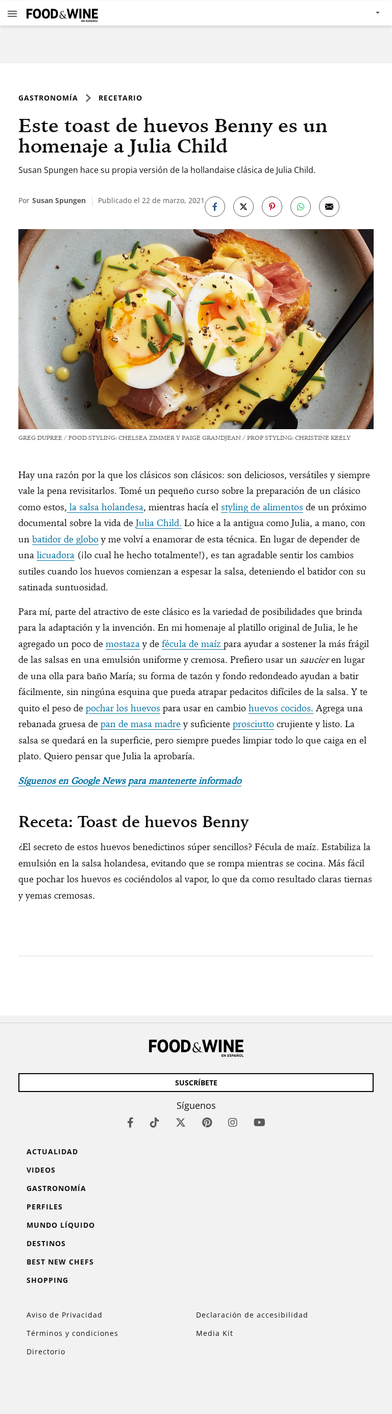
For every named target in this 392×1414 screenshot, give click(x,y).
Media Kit (214, 1333)
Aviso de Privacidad (65, 1315)
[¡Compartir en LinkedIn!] (300, 206)
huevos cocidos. (281, 708)
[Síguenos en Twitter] (181, 1122)
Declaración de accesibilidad (252, 1315)
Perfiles (45, 1206)
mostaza (123, 644)
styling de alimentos (262, 507)
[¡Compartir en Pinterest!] (272, 206)
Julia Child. (159, 523)
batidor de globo (65, 539)
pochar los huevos (123, 708)
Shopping (47, 1280)
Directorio (46, 1351)
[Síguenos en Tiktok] (154, 1122)
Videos (41, 1170)
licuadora (56, 555)
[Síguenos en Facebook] (130, 1122)
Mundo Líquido (61, 1225)
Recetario (120, 98)
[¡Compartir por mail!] (329, 206)
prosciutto (253, 724)
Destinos (46, 1243)
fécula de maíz (193, 644)
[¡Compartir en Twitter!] (243, 206)
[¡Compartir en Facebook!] (215, 206)
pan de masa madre (141, 724)
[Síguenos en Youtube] (259, 1122)
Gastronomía (48, 98)
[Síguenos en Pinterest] (207, 1122)
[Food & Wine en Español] (62, 13)
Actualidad (52, 1151)
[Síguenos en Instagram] (232, 1122)
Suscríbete (196, 1082)
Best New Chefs (60, 1262)
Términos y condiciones (72, 1333)
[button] (12, 13)
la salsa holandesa (105, 507)
